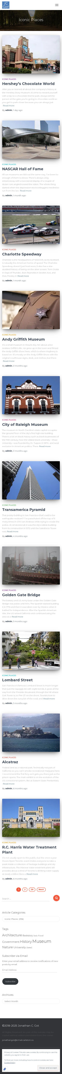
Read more (8, 105)
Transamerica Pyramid (23, 509)
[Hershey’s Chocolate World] (31, 54)
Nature (7, 947)
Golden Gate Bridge (21, 595)
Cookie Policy (9, 1063)
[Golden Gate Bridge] (31, 565)
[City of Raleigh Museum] (31, 395)
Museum (41, 941)
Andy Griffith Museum (23, 339)
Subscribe (10, 981)
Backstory (27, 935)
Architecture (12, 935)
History (26, 941)
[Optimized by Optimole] (5, 1069)
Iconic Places (9, 79)
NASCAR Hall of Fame (22, 169)
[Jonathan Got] (7, 5)
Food (40, 935)
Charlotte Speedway (21, 254)
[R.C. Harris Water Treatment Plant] (31, 818)
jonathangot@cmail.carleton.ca (17, 1040)
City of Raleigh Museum (25, 424)
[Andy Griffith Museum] (31, 310)
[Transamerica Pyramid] (31, 480)
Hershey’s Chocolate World (28, 84)
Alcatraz (10, 762)
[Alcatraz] (31, 733)
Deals (35, 936)
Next (41, 889)
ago (17, 110)
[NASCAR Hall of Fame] (31, 139)
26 (32, 889)
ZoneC (29, 947)
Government (10, 941)
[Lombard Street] (31, 651)
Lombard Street (17, 680)
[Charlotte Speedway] (31, 225)
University (19, 947)
